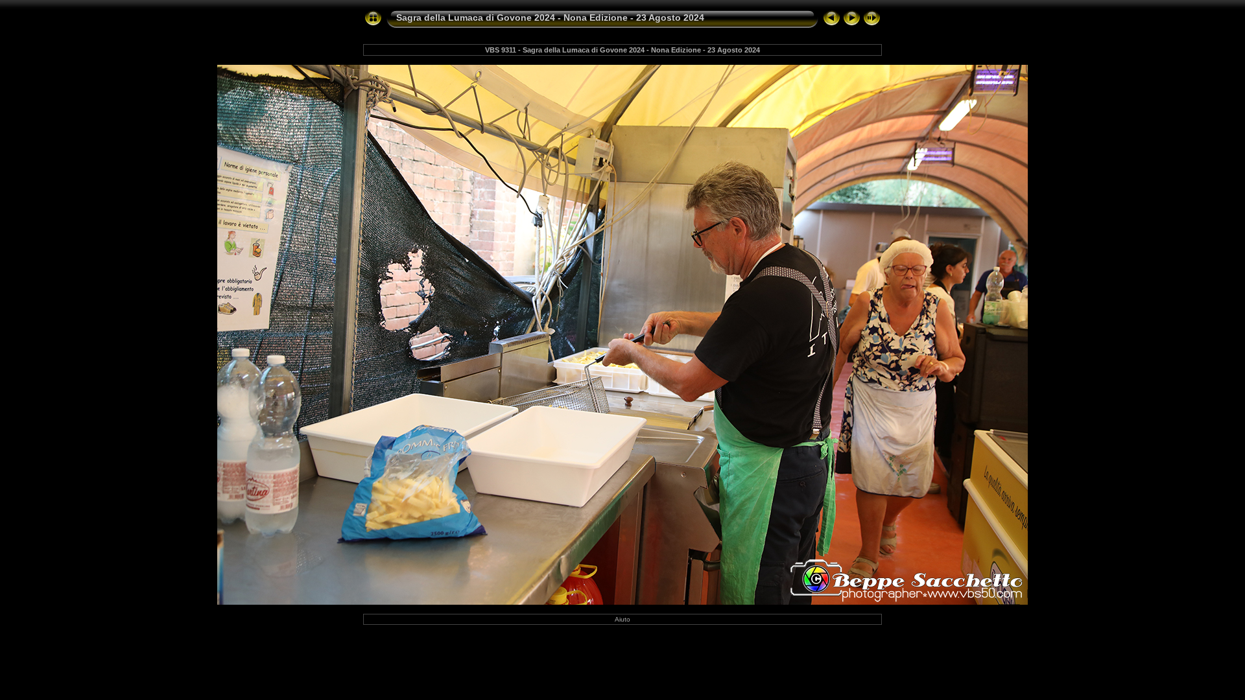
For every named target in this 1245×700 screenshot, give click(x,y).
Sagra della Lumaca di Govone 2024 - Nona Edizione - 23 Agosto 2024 (550, 17)
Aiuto (622, 619)
